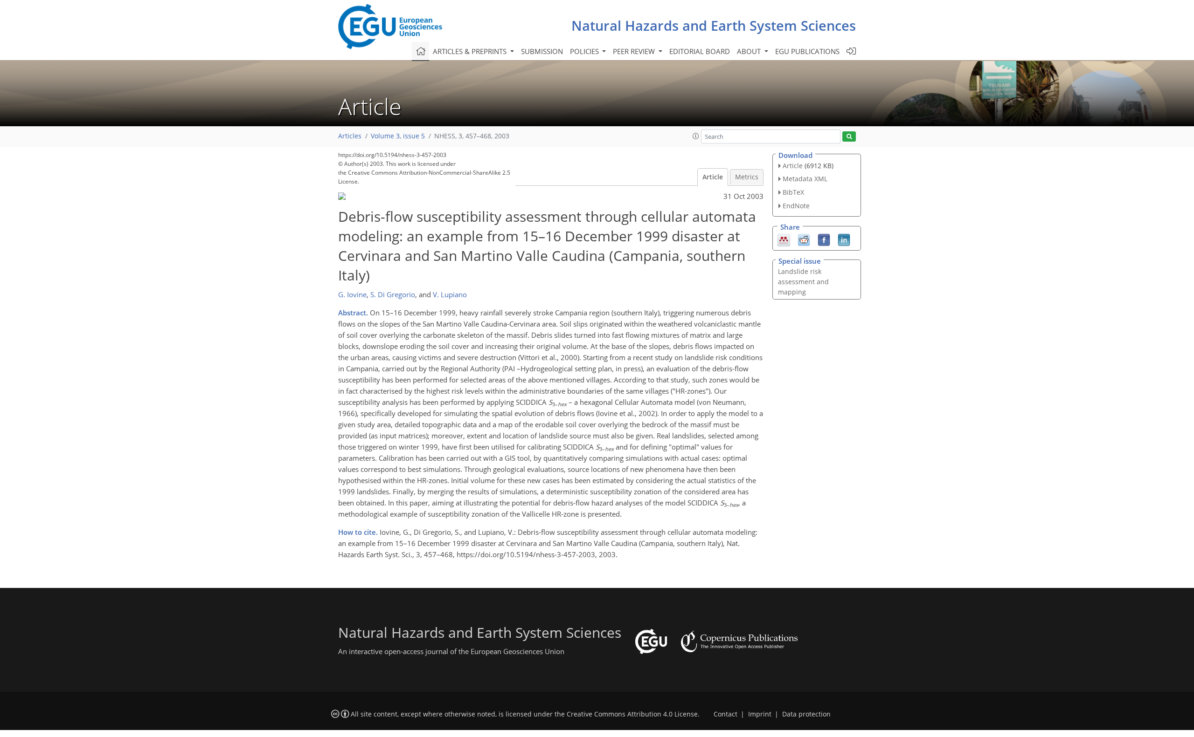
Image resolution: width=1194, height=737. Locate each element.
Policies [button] (585, 51)
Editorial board (699, 51)
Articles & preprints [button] (470, 51)
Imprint (759, 714)
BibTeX (793, 192)
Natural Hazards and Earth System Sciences (713, 25)
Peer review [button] (635, 51)
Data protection (806, 714)
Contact (725, 714)
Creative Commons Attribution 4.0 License (632, 714)
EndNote (796, 205)
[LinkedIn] (844, 239)
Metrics (746, 177)
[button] (696, 136)
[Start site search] (849, 136)
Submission (542, 51)
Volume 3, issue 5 (398, 136)
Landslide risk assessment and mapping (803, 281)
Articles (349, 136)
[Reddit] (804, 239)
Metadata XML (805, 178)
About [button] (750, 51)
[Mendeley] (783, 239)
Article (712, 177)
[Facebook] (824, 239)
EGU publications (807, 51)
